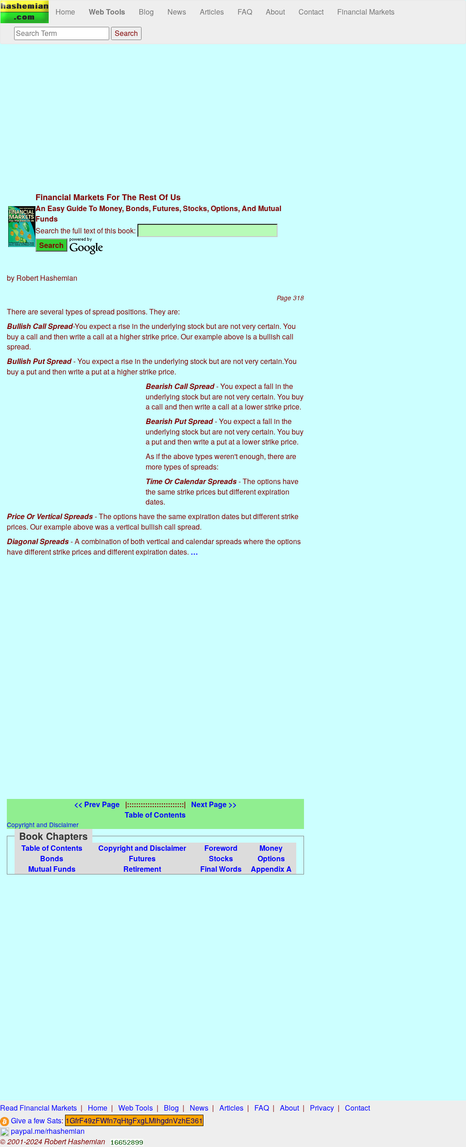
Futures (142, 858)
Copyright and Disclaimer (142, 848)
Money (271, 848)
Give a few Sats (35, 1120)
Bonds (51, 858)
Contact (311, 11)
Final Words (221, 869)
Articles (212, 11)
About (275, 11)
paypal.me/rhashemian (47, 1131)
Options (271, 858)
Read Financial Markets (38, 1107)
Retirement (142, 869)
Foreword (221, 848)
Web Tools (107, 11)
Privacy (322, 1107)
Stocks (221, 858)
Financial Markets (366, 11)
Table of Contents (51, 848)
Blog (146, 11)
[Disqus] (155, 685)
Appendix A (271, 869)
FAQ (245, 11)
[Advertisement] (155, 117)
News (176, 11)
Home (65, 11)
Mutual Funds (52, 869)
